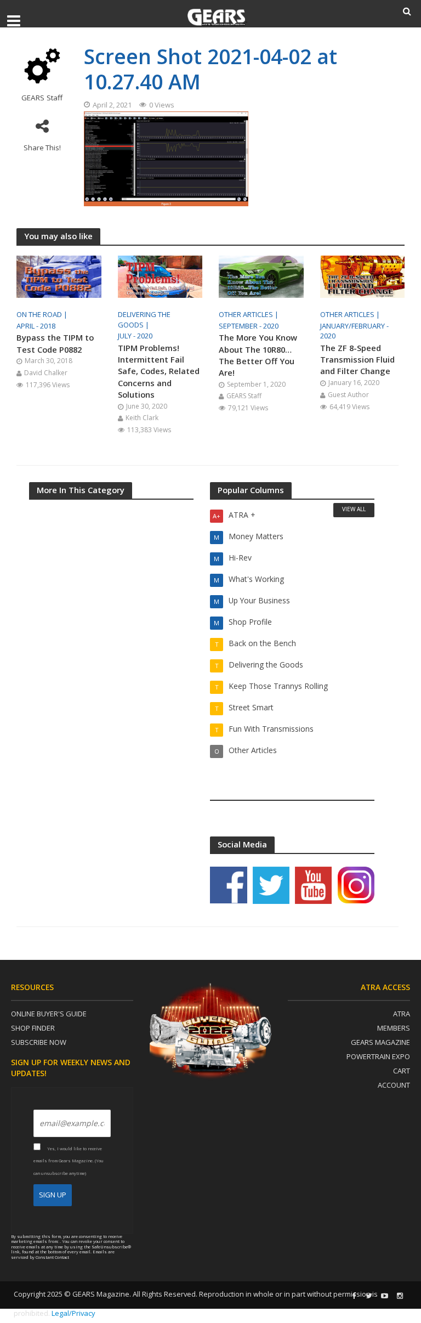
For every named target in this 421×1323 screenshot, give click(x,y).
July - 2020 (135, 336)
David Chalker (45, 372)
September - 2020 (248, 326)
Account (394, 1085)
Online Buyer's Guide (49, 1014)
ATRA (401, 1014)
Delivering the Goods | (144, 319)
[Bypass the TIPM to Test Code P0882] (58, 276)
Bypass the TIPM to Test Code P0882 (55, 343)
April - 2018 (35, 326)
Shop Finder (33, 1028)
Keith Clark (142, 417)
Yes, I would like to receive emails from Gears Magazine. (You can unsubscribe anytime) (68, 1161)
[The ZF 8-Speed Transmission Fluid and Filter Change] (362, 276)
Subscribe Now (38, 1042)
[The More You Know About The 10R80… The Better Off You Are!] (261, 276)
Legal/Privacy (73, 1313)
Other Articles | (249, 314)
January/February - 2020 (354, 331)
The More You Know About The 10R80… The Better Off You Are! (258, 355)
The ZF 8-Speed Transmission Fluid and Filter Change (357, 359)
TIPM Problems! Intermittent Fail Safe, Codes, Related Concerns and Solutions (159, 371)
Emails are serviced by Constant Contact (63, 1254)
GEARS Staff (41, 98)
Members (393, 1028)
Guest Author (348, 394)
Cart (401, 1071)
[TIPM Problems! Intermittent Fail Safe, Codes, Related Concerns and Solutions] (160, 276)
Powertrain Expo (378, 1056)
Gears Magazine (380, 1042)
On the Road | (42, 314)
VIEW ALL (354, 509)
